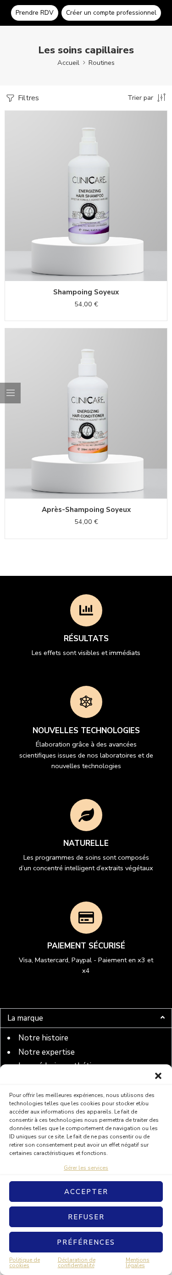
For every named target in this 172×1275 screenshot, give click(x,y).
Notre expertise (46, 1052)
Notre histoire (43, 1038)
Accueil (68, 62)
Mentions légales (138, 1262)
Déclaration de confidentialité (76, 1262)
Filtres (27, 98)
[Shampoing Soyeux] (86, 196)
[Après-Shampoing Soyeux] (86, 413)
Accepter (86, 1191)
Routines (102, 62)
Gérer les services (86, 1168)
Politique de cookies (24, 1262)
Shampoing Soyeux (86, 292)
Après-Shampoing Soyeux (86, 509)
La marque (25, 1018)
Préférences (86, 1242)
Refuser (86, 1217)
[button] (158, 1075)
